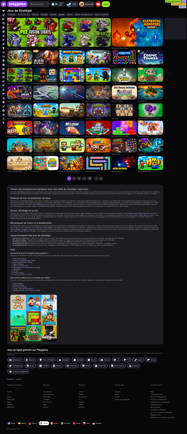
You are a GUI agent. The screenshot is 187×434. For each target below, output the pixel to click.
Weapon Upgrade (22, 229)
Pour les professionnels (159, 399)
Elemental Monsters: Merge (23, 262)
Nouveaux (46, 385)
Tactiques (146, 202)
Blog (152, 392)
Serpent (81, 402)
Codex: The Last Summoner (23, 288)
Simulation (10, 407)
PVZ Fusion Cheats (20, 259)
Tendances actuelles (14, 385)
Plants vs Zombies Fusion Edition (43, 206)
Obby (45, 404)
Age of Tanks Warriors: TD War (24, 231)
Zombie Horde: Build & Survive (138, 213)
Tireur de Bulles (48, 394)
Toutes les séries (156, 385)
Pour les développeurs (158, 397)
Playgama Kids (156, 415)
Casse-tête (11, 399)
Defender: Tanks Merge (44, 227)
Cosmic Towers (18, 273)
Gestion (121, 238)
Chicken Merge (18, 285)
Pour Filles (46, 397)
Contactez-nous (156, 404)
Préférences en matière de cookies (163, 417)
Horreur (45, 407)
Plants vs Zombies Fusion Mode (24, 260)
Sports (9, 402)
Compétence (47, 392)
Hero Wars (17, 269)
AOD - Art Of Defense (64, 202)
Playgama (10, 379)
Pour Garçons (47, 402)
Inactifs (117, 397)
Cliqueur (82, 407)
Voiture (81, 392)
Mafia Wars (143, 215)
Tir (80, 399)
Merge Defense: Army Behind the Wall (26, 267)
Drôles (81, 394)
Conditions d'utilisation (158, 410)
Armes (81, 404)
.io (8, 394)
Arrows (15, 271)
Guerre (133, 217)
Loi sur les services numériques (161, 412)
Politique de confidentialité (160, 402)
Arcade (9, 392)
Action (9, 397)
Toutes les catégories (122, 399)
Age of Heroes (18, 264)
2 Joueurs (46, 399)
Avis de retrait (155, 407)
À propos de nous (157, 394)
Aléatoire (82, 385)
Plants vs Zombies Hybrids (22, 274)
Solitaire (117, 392)
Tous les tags (119, 385)
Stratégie (10, 404)
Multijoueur (83, 397)
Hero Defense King (39, 204)
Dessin (117, 394)
